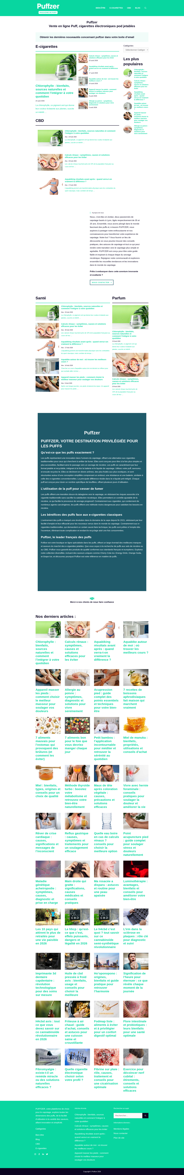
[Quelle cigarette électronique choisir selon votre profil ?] (77, 1063)
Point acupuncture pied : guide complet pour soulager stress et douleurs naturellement (135, 844)
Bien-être (100, 8)
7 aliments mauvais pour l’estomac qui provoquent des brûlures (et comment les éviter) (47, 748)
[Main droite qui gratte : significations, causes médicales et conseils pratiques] (77, 876)
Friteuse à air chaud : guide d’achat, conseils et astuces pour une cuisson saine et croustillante (77, 1032)
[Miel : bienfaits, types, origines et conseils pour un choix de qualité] (48, 780)
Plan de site (119, 1138)
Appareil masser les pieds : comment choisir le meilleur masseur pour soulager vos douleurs (102, 91)
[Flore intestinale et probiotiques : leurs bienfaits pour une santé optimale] (136, 1016)
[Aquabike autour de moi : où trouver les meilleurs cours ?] (136, 636)
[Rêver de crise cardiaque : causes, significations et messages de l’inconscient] (48, 828)
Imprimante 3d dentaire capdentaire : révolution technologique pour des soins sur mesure (46, 984)
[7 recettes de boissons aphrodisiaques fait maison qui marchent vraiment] (136, 684)
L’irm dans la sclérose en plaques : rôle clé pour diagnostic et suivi (135, 936)
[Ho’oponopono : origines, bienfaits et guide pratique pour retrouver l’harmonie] (106, 968)
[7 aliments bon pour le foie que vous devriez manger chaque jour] (77, 732)
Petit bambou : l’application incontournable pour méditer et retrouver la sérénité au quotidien (105, 748)
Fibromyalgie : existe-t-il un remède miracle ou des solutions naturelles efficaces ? (47, 1078)
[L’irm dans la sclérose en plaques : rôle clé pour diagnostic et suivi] (136, 923)
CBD (129, 8)
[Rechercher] (145, 1115)
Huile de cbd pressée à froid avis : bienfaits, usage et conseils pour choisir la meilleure (76, 984)
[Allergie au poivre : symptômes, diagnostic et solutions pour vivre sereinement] (77, 684)
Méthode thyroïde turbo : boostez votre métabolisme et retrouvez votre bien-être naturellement (77, 796)
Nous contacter (121, 1133)
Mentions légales (121, 1129)
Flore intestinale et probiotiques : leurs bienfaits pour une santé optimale (135, 1028)
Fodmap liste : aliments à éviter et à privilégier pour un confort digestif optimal (106, 1028)
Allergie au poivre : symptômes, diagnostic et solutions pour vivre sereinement (101, 103)
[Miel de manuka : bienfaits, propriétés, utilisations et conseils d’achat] (136, 732)
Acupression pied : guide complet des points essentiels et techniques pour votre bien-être (106, 700)
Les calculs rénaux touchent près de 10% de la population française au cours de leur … (124, 391)
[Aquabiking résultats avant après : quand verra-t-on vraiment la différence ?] (106, 636)
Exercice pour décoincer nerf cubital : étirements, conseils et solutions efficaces (133, 1080)
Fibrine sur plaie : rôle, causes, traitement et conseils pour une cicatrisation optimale (106, 1078)
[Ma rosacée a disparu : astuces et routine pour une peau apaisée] (106, 876)
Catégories (128, 46)
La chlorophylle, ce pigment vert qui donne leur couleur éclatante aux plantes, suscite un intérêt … (55, 108)
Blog (137, 8)
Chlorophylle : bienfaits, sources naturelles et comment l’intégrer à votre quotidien (141, 73)
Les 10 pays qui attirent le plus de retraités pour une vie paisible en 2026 (48, 936)
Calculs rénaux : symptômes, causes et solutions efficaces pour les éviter (103, 57)
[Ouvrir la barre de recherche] (145, 8)
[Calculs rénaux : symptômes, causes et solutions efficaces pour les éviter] (77, 636)
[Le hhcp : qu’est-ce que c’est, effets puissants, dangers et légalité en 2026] (77, 923)
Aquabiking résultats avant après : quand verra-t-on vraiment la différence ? (103, 68)
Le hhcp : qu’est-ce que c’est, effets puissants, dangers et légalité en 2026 (77, 936)
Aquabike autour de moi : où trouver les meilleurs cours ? (141, 106)
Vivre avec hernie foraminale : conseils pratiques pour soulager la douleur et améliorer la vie (135, 796)
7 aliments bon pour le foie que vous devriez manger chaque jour (76, 745)
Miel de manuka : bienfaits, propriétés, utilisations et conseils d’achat (135, 745)
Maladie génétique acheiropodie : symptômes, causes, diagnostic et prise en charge (47, 892)
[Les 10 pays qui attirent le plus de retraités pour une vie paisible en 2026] (48, 923)
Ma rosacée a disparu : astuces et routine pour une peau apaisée (106, 888)
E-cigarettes (116, 8)
